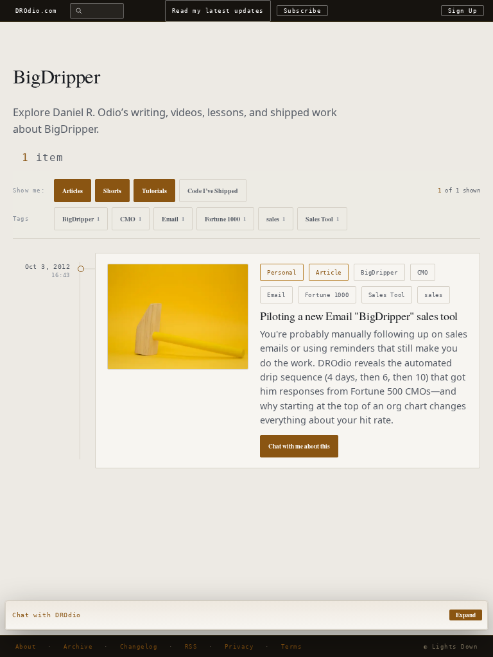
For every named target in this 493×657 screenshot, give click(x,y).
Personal (282, 272)
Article (329, 272)
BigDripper (80, 218)
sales (275, 218)
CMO (130, 218)
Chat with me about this (299, 446)
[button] (246, 615)
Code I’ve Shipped (212, 190)
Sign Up (462, 10)
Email (173, 218)
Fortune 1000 (225, 218)
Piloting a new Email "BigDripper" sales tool (359, 315)
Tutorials (154, 190)
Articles (72, 190)
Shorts (112, 190)
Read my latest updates (218, 10)
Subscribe (302, 10)
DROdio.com (36, 10)
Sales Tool (322, 218)
